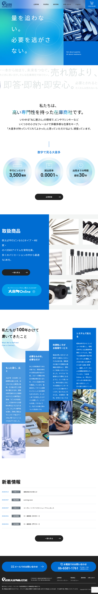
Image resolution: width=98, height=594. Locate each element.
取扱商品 (46, 4)
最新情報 (56, 4)
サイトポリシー (75, 580)
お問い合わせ (67, 4)
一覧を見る (16, 272)
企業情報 (36, 4)
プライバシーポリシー (62, 580)
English (78, 4)
